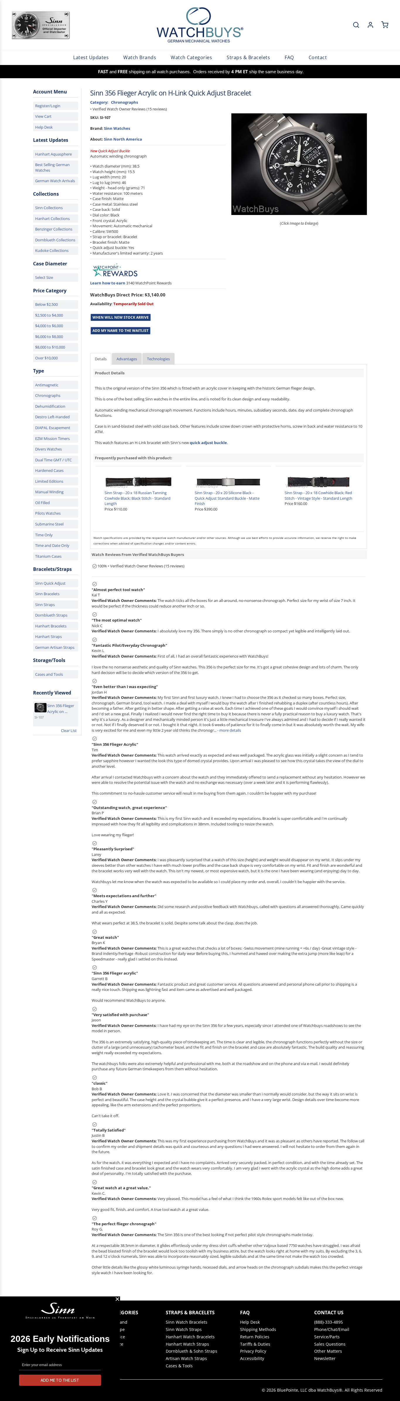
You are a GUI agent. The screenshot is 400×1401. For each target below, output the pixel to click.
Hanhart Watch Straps (187, 1344)
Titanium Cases (48, 556)
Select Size (44, 277)
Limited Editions (49, 481)
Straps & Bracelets (248, 57)
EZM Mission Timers (52, 438)
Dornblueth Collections (55, 240)
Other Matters (328, 1351)
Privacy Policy (253, 1351)
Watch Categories (191, 57)
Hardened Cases (49, 470)
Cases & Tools (179, 1365)
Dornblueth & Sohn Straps (191, 1351)
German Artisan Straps (54, 647)
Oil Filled (42, 502)
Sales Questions (330, 1344)
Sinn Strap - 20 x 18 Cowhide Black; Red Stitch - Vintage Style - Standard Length (318, 495)
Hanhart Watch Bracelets (190, 1336)
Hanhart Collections (52, 218)
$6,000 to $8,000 (49, 336)
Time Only (44, 534)
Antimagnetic (46, 385)
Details (101, 358)
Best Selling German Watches (52, 167)
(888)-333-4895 (328, 1322)
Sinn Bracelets (47, 593)
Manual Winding (49, 491)
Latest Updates (91, 57)
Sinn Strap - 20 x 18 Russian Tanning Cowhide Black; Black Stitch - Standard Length (137, 498)
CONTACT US (328, 1312)
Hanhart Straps (48, 636)
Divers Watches (48, 449)
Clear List (69, 730)
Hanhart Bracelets (50, 626)
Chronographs (47, 395)
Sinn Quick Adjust (50, 583)
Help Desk (44, 127)
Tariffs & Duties (255, 1344)
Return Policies (254, 1336)
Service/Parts (327, 1336)
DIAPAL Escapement (52, 427)
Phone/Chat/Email (331, 1329)
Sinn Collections (49, 207)
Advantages (127, 358)
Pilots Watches (48, 513)
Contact (318, 57)
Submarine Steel (49, 524)
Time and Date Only (52, 545)
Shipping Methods (258, 1329)
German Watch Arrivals (55, 180)
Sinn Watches (117, 128)
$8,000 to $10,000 (50, 347)
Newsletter (325, 1358)
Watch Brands (139, 57)
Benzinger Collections (53, 229)
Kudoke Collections (52, 250)
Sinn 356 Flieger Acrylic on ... (60, 708)
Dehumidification (50, 406)
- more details (229, 730)
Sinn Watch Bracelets (186, 1322)
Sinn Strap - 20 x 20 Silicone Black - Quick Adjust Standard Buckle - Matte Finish (227, 498)
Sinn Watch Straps (184, 1329)
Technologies (158, 358)
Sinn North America (123, 139)
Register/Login (47, 105)
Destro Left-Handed (52, 416)
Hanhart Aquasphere (53, 154)
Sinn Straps (45, 604)
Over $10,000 (46, 358)
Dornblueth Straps (51, 615)
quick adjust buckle (208, 442)
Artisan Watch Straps (186, 1358)
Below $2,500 (46, 304)
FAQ (289, 57)
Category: (99, 102)
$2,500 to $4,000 (49, 315)
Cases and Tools (49, 674)
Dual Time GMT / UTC (53, 460)
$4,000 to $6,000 (49, 325)
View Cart (43, 116)
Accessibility (252, 1358)
